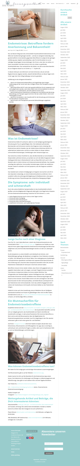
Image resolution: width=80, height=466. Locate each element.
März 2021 (63, 205)
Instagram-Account (19, 324)
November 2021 (65, 183)
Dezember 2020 (65, 213)
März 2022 (63, 172)
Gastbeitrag (63, 255)
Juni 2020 (63, 230)
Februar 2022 (64, 175)
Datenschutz (43, 459)
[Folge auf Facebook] (27, 438)
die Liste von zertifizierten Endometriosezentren (36, 294)
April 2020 (63, 235)
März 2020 (63, 238)
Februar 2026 (64, 44)
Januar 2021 (63, 211)
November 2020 (65, 216)
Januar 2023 (63, 145)
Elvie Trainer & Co (60, 3)
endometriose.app (38, 373)
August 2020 (64, 224)
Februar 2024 (64, 109)
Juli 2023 (62, 128)
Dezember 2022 (65, 148)
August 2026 (64, 27)
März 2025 (63, 74)
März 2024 (63, 107)
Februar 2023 (64, 142)
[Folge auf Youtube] (32, 438)
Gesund (52, 3)
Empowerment (65, 252)
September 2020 (65, 221)
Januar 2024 (63, 112)
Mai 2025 (63, 68)
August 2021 (64, 191)
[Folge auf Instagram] (30, 438)
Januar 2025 (63, 79)
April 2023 (63, 137)
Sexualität (64, 265)
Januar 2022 (63, 178)
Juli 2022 (62, 161)
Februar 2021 (64, 208)
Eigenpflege (64, 263)
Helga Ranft (12, 50)
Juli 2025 (62, 63)
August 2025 (64, 60)
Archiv (67, 3)
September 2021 (65, 189)
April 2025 (63, 71)
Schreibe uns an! (31, 431)
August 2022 (64, 159)
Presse (12, 452)
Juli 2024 (62, 96)
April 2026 (63, 38)
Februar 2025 (64, 76)
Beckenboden (64, 247)
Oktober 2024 (64, 87)
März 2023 (63, 139)
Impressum (36, 459)
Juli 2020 (62, 227)
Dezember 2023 (65, 115)
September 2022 (65, 156)
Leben (48, 3)
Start (39, 3)
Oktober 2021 (64, 186)
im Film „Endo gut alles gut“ (27, 244)
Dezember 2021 (65, 180)
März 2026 (63, 41)
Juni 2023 (63, 131)
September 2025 (65, 57)
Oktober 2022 (64, 153)
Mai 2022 (63, 167)
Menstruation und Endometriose (26, 412)
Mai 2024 (63, 101)
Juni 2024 (63, 98)
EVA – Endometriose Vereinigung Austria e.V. (21, 387)
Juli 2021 (62, 194)
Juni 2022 (63, 164)
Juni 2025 (63, 65)
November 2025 (65, 52)
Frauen (43, 3)
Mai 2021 (63, 200)
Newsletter (73, 3)
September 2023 (65, 123)
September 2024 (65, 90)
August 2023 (64, 126)
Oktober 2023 (64, 120)
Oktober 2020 (64, 219)
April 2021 (63, 202)
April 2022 (63, 169)
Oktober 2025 (64, 55)
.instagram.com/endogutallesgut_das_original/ (35, 395)
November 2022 (65, 150)
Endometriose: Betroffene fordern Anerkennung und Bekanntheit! (30, 45)
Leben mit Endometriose (35, 417)
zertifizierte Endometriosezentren (26, 384)
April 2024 (63, 104)
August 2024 (64, 93)
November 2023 (65, 117)
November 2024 (65, 85)
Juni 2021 (63, 197)
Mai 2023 (63, 134)
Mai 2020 (63, 232)
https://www (18, 395)
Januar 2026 (63, 46)
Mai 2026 (63, 35)
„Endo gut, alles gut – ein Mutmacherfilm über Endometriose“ (35, 404)
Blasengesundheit (66, 260)
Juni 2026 (63, 33)
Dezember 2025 (65, 49)
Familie (63, 270)
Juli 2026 (62, 30)
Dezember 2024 (65, 82)
